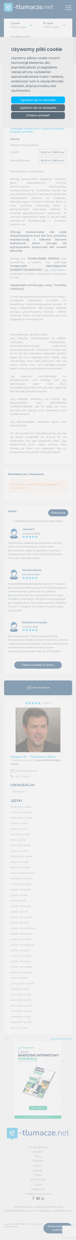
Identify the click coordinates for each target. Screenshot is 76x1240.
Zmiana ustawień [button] (38, 115)
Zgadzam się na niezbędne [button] (38, 108)
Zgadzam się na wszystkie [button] (38, 100)
